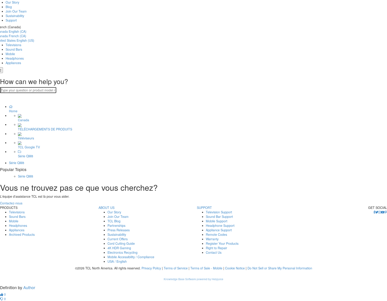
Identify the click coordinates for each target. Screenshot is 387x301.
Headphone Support (220, 225)
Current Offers (118, 239)
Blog (9, 6)
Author (29, 287)
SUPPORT (204, 207)
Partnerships (116, 225)
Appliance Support (219, 230)
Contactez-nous (11, 203)
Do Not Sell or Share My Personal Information (279, 268)
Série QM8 (16, 162)
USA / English (117, 261)
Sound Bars (14, 49)
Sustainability (15, 15)
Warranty (212, 239)
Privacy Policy (151, 268)
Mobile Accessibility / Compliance (131, 257)
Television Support (219, 212)
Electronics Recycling (123, 252)
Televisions (13, 45)
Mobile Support (216, 221)
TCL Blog (114, 221)
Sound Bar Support (219, 216)
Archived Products (22, 234)
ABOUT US (106, 207)
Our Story (12, 2)
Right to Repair (216, 248)
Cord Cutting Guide (121, 243)
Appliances (13, 63)
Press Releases (119, 230)
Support (11, 20)
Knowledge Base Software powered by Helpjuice (193, 279)
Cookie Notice (235, 268)
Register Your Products (222, 243)
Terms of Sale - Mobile (206, 268)
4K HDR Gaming (119, 248)
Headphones (15, 58)
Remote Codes (216, 234)
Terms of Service (176, 268)
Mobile (10, 54)
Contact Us (213, 252)
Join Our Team (16, 11)
